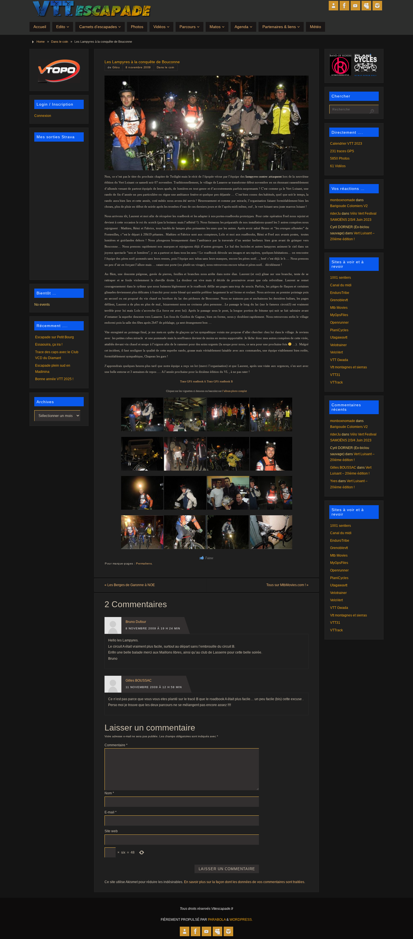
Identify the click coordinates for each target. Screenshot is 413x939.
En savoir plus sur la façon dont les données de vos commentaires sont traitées (244, 882)
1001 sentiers (340, 278)
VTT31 (335, 375)
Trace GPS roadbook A (193, 381)
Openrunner (339, 323)
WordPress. (241, 920)
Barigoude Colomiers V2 (349, 206)
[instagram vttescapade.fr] (377, 5)
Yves (333, 481)
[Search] (372, 111)
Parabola (217, 920)
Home (41, 41)
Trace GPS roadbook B (220, 381)
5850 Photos (340, 158)
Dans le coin (59, 41)
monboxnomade (342, 200)
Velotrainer (338, 345)
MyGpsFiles (339, 315)
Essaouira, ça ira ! (48, 344)
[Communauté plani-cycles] (366, 5)
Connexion (42, 116)
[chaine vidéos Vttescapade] (355, 5)
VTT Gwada (339, 360)
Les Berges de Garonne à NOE (130, 585)
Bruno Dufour (136, 622)
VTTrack (336, 382)
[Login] (333, 5)
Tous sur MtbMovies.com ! (287, 585)
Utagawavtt (338, 337)
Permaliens (144, 563)
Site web (111, 831)
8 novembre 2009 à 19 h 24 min (153, 628)
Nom (109, 793)
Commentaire (116, 745)
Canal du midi (340, 285)
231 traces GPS (342, 151)
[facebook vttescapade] (344, 5)
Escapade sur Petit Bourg (54, 337)
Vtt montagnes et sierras (348, 367)
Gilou (116, 67)
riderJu (335, 214)
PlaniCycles (339, 330)
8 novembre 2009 (138, 67)
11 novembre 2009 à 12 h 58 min (154, 687)
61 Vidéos (338, 166)
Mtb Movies (339, 308)
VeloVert (336, 352)
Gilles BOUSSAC (139, 680)
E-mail (111, 812)
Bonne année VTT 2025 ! (54, 379)
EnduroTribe (339, 293)
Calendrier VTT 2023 (346, 144)
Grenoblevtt (339, 300)
